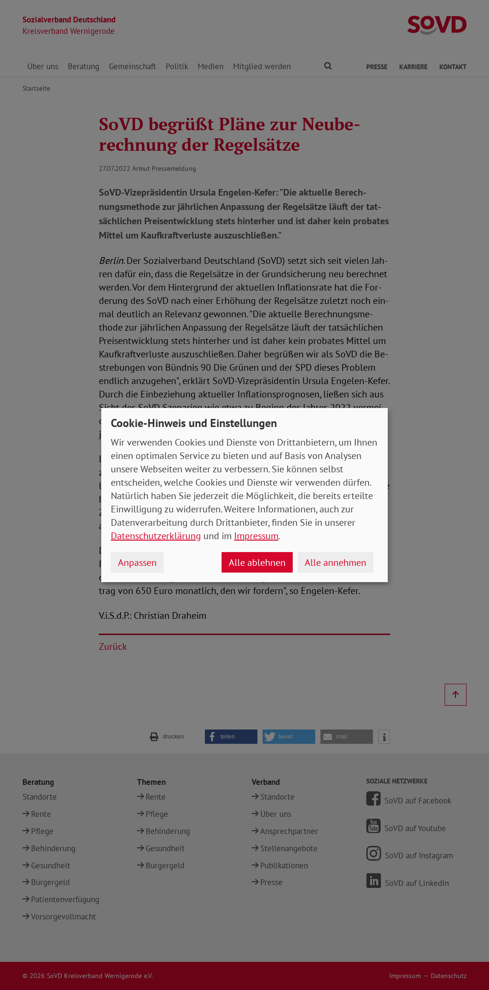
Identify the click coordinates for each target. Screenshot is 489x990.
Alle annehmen (335, 562)
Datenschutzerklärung (156, 536)
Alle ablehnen (257, 562)
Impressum (256, 536)
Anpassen (137, 562)
